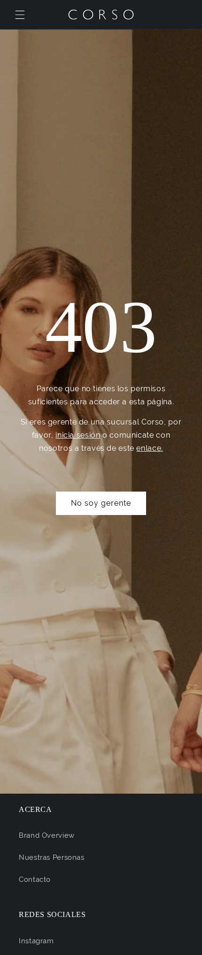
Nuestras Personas (52, 857)
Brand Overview (47, 835)
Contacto (35, 879)
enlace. (149, 448)
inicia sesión (77, 435)
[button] (20, 14)
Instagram (36, 941)
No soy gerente (101, 503)
